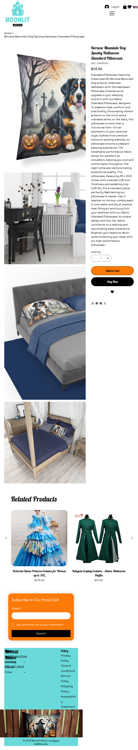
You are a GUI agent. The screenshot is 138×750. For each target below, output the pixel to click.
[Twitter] (105, 303)
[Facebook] (96, 303)
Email (17, 514)
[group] (69, 451)
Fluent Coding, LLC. (46, 648)
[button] (125, 6)
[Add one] (108, 258)
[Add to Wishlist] (112, 292)
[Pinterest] (100, 303)
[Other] (25, 577)
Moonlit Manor (11, 560)
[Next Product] (132, 443)
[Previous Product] (6, 443)
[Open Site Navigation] (112, 13)
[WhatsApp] (92, 303)
